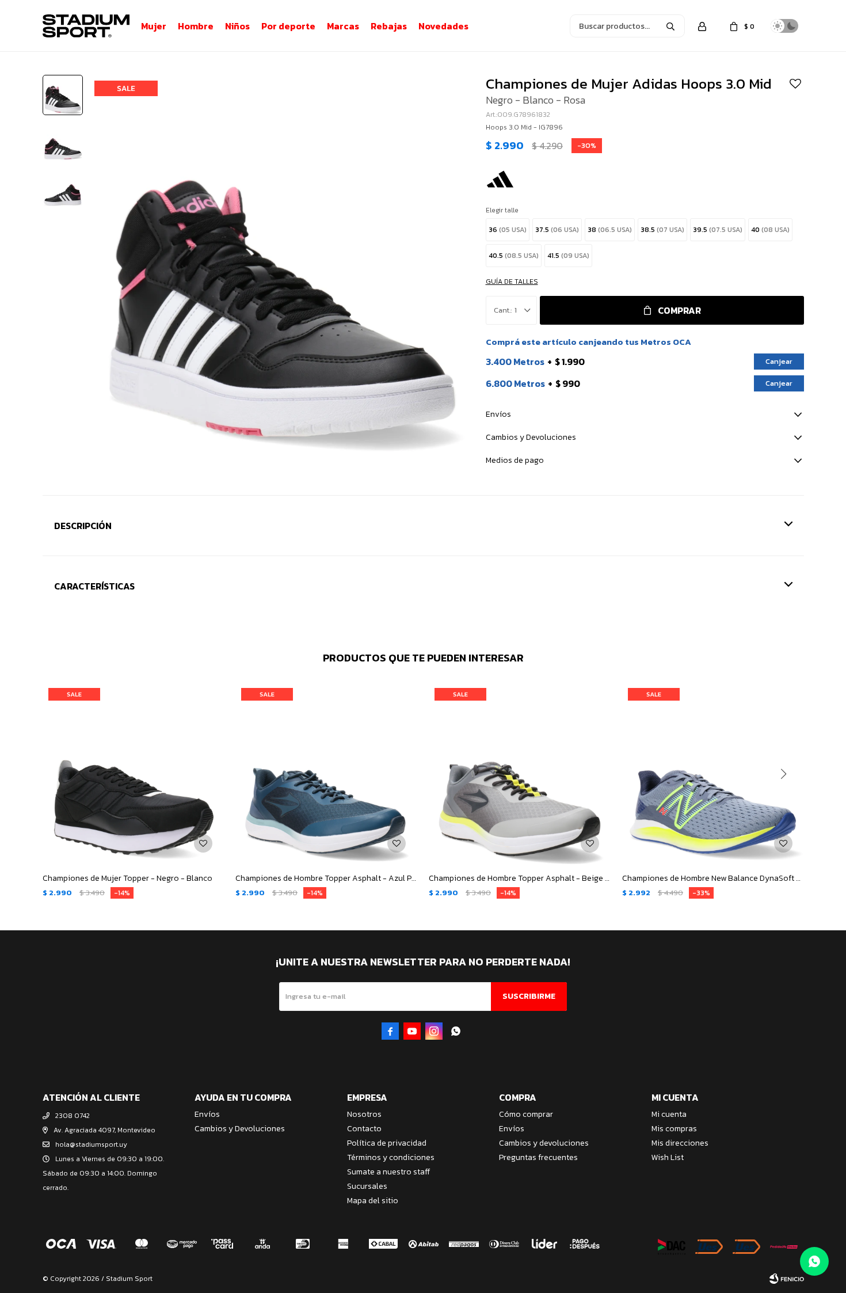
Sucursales (367, 1186)
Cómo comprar (526, 1114)
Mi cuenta (669, 1114)
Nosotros (364, 1114)
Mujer (153, 26)
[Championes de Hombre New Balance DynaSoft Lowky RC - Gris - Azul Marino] (713, 773)
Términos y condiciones (391, 1157)
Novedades (443, 26)
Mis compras (674, 1129)
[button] (670, 25)
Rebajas (389, 26)
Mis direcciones (679, 1143)
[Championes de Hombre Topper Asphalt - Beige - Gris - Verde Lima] (520, 773)
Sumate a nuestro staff (388, 1172)
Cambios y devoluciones (544, 1143)
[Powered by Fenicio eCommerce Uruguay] (786, 1278)
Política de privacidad (386, 1143)
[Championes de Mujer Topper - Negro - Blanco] (133, 773)
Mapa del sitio (372, 1201)
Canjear (778, 361)
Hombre (196, 26)
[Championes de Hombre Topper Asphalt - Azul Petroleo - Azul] (326, 773)
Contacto (364, 1129)
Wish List (667, 1157)
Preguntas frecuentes (538, 1157)
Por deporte (288, 26)
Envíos (207, 1114)
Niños (237, 26)
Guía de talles (512, 281)
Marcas (343, 26)
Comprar (679, 310)
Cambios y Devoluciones (240, 1129)
